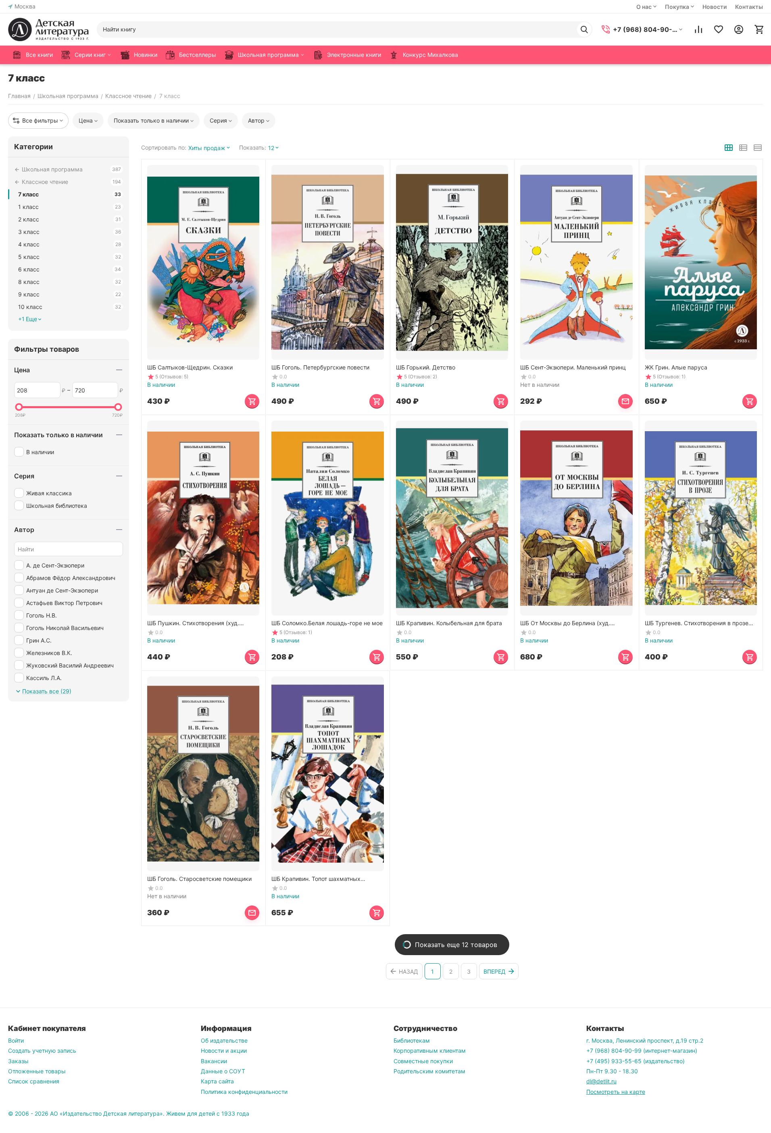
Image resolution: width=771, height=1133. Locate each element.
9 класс (69, 294)
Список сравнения (33, 1081)
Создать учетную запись (42, 1050)
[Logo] (48, 29)
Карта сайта (217, 1081)
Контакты (749, 6)
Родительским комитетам (429, 1071)
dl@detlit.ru (601, 1081)
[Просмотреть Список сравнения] (698, 29)
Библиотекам (412, 1040)
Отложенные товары (37, 1071)
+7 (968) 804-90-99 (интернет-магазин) (641, 1050)
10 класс (69, 306)
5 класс (69, 256)
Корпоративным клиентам (430, 1050)
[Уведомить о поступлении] (625, 401)
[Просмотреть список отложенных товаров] (719, 29)
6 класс (69, 269)
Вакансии (214, 1061)
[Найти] (584, 29)
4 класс (69, 244)
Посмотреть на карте (615, 1091)
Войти (16, 1040)
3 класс (69, 231)
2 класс (69, 219)
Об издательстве (224, 1040)
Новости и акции (224, 1050)
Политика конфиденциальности (244, 1091)
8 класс (69, 281)
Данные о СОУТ (223, 1071)
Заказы (18, 1061)
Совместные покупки (423, 1061)
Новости (714, 6)
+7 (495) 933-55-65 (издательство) (635, 1061)
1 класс (69, 206)
